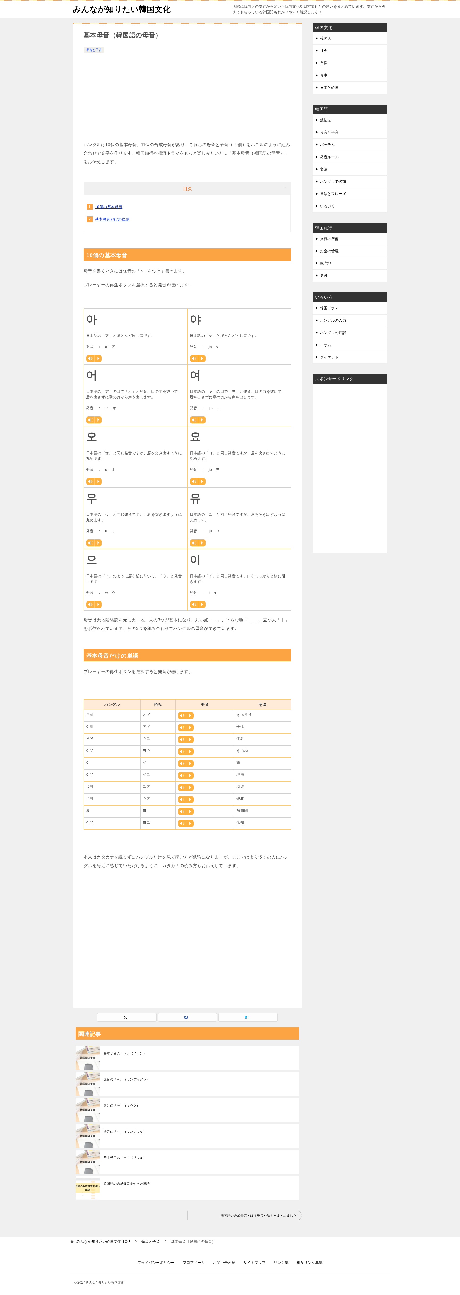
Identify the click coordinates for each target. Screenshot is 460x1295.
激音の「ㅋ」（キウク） (122, 1105)
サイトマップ (254, 1262)
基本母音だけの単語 (112, 219)
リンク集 (281, 1262)
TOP (103, 1241)
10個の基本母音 (108, 207)
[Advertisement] (187, 94)
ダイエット (329, 357)
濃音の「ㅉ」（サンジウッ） (125, 1131)
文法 (323, 169)
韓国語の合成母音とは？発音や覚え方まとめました (259, 1216)
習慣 (323, 63)
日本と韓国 (329, 87)
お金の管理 (329, 251)
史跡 (323, 275)
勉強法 (325, 120)
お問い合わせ (224, 1262)
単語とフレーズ (333, 194)
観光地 (325, 263)
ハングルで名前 (333, 181)
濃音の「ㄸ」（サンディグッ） (127, 1079)
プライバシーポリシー (156, 1262)
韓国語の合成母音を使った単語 (127, 1184)
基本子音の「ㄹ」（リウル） (125, 1158)
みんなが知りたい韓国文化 (122, 9)
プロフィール (194, 1262)
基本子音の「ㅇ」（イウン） (125, 1053)
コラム (325, 345)
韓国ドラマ (329, 308)
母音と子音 (94, 50)
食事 (323, 75)
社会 (323, 50)
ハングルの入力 (333, 320)
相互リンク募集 (310, 1262)
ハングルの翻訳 (333, 333)
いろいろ (327, 206)
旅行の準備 (329, 239)
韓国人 (325, 38)
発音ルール (329, 157)
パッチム (327, 144)
